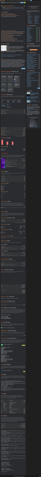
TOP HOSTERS (16, 0)
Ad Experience (5, 240)
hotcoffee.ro (16, 298)
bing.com (29, 20)
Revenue (4, 211)
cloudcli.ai (28, 30)
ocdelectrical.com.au (30, 38)
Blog (19, 476)
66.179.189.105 (29, 83)
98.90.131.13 (28, 79)
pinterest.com (30, 23)
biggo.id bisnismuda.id (30, 61)
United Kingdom (4, 149)
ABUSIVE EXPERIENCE (24, 0)
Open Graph (10, 91)
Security (3, 89)
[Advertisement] (13, 24)
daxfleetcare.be (29, 40)
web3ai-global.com (29, 36)
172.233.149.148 (29, 85)
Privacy (22, 476)
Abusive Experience (6, 259)
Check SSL (23, 345)
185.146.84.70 (16, 39)
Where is (7, 269)
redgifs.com (28, 29)
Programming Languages (16, 84)
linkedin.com (36, 20)
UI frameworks (4, 76)
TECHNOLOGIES (28, 0)
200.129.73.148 (29, 81)
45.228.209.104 (29, 74)
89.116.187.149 (29, 86)
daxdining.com (29, 27)
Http (3, 374)
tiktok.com (29, 19)
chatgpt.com (30, 21)
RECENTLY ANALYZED (13, 0)
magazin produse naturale (10, 56)
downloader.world (29, 37)
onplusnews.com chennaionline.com (32, 54)
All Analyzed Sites (16, 476)
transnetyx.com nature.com (31, 55)
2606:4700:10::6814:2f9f (30, 73)
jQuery (16, 81)
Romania (3, 150)
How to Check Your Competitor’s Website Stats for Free (35, 101)
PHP (15, 86)
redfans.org (28, 31)
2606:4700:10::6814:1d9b (30, 78)
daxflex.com (28, 39)
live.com (36, 22)
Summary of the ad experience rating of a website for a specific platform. (11, 242)
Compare (22, 2)
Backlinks (4, 171)
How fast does (8, 301)
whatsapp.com (37, 23)
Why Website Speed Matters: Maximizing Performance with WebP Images (34, 94)
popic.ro (13, 298)
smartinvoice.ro (3, 298)
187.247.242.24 (29, 82)
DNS (3, 393)
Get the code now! (33, 118)
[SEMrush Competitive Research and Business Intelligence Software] (4, 153)
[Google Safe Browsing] (1, 327)
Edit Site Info (23, 68)
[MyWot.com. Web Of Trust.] (2, 330)
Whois (4, 415)
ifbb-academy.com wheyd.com (32, 58)
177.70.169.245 (29, 84)
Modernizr (16, 78)
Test (24, 371)
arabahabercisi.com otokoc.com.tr (32, 64)
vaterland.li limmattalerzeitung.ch (32, 62)
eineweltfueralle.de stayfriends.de (32, 60)
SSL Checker (8, 338)
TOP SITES (9, 0)
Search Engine (5, 201)
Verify (5, 364)
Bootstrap (3, 77)
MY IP (31, 0)
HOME (7, 0)
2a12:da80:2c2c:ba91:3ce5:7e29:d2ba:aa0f (33, 72)
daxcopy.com (29, 34)
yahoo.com (36, 21)
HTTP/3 (10, 90)
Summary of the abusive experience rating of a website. (8, 260)
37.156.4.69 (28, 76)
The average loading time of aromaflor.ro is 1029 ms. (8, 302)
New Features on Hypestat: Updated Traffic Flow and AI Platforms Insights (34, 97)
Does (8, 307)
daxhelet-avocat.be (30, 28)
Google (5, 322)
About (24, 476)
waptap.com (28, 33)
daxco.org (28, 32)
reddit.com (36, 19)
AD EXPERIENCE (20, 0)
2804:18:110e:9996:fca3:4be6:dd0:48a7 (32, 80)
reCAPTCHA (3, 90)
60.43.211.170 (29, 75)
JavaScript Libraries (16, 77)
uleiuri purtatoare (3, 56)
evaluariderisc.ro (8, 298)
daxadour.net (29, 41)
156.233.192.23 (29, 77)
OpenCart (10, 85)
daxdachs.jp (28, 35)
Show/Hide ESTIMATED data (32, 106)
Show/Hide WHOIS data (31, 109)
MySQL (3, 85)
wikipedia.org (30, 22)
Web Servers (10, 76)
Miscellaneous (10, 89)
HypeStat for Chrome (34, 49)
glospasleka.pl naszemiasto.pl (31, 66)
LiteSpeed (10, 77)
